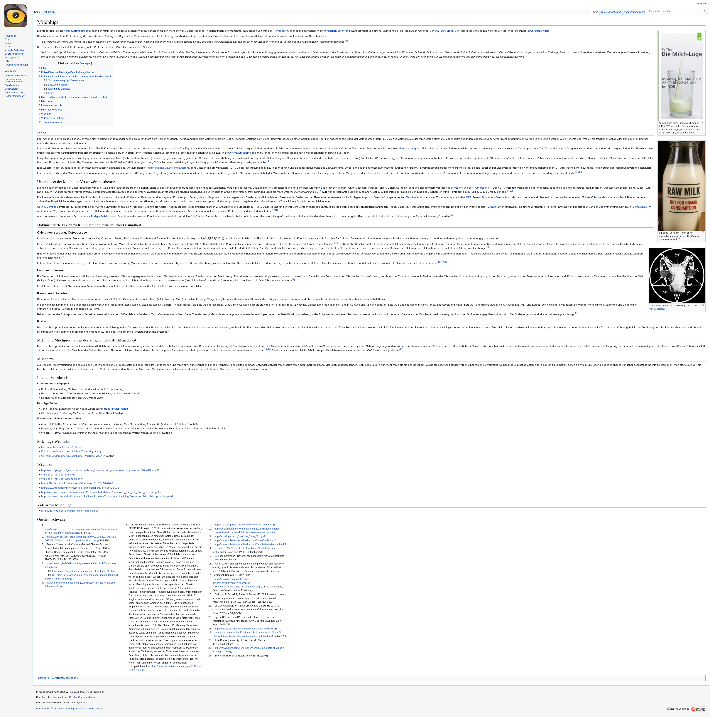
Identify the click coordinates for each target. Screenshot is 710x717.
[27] (401, 349)
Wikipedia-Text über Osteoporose (60, 478)
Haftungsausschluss (76, 708)
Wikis (7, 46)
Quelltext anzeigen (611, 12)
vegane (492, 206)
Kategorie (44, 677)
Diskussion (49, 12)
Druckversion (11, 89)
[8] (320, 191)
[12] (273, 210)
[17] (468, 252)
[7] (491, 186)
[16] (488, 247)
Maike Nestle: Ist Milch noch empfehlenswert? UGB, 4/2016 (76, 483)
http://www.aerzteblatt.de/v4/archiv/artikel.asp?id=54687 (244, 628)
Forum (8, 43)
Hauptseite (10, 36)
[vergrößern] (702, 123)
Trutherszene (481, 187)
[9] (508, 191)
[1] (346, 40)
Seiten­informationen (15, 96)
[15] (336, 243)
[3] (268, 161)
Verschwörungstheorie (77, 30)
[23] (576, 313)
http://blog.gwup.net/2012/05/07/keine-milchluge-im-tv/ (243, 524)
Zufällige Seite (12, 57)
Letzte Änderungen (14, 54)
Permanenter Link (14, 92)
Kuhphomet (655, 305)
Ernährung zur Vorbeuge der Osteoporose (236, 586)
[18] (62, 256)
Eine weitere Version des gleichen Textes (65, 451)
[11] (650, 206)
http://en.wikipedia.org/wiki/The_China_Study (238, 536)
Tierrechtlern (280, 30)
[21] (447, 262)
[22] (293, 279)
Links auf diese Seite (15, 75)
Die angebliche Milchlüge (55, 446)
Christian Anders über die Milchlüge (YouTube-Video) (72, 455)
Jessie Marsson (603, 197)
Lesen (595, 12)
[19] (440, 262)
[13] (277, 210)
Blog (7, 39)
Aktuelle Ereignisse (14, 50)
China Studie (640, 206)
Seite (37, 12)
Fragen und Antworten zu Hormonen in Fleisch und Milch (82, 571)
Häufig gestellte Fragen (16, 64)
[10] (511, 191)
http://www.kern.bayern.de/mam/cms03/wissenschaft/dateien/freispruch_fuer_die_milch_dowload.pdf (100, 492)
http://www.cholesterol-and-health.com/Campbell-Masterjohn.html (249, 544)
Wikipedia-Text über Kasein (57, 474)
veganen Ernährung (338, 30)
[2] (527, 55)
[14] (452, 215)
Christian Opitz (49, 413)
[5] (578, 172)
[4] (575, 172)
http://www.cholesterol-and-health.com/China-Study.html (244, 540)
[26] (269, 349)
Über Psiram (57, 708)
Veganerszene (454, 187)
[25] (265, 349)
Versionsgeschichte (634, 12)
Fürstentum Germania (494, 197)
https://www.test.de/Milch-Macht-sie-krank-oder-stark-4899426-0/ (79, 487)
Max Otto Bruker (444, 30)
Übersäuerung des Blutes (414, 148)
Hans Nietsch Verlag (116, 408)
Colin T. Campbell (47, 206)
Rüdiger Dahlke (100, 216)
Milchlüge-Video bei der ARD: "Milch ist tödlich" (68, 510)
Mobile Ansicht (95, 708)
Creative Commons (79, 697)
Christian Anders (540, 30)
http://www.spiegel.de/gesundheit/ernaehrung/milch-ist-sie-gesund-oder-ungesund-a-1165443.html (98, 470)
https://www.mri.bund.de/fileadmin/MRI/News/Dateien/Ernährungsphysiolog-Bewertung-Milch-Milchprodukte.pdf (106, 496)
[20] (444, 262)
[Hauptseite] (16, 15)
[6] (580, 172)
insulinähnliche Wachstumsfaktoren (167, 167)
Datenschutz (42, 708)
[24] (169, 330)
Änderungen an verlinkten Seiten (13, 80)
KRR (469, 197)
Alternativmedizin (239, 152)
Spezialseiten (12, 85)
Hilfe (7, 61)
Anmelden (702, 3)
